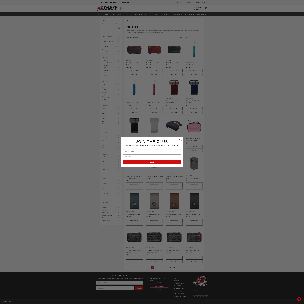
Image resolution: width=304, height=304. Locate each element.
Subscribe (152, 162)
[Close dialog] (180, 139)
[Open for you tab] (299, 299)
